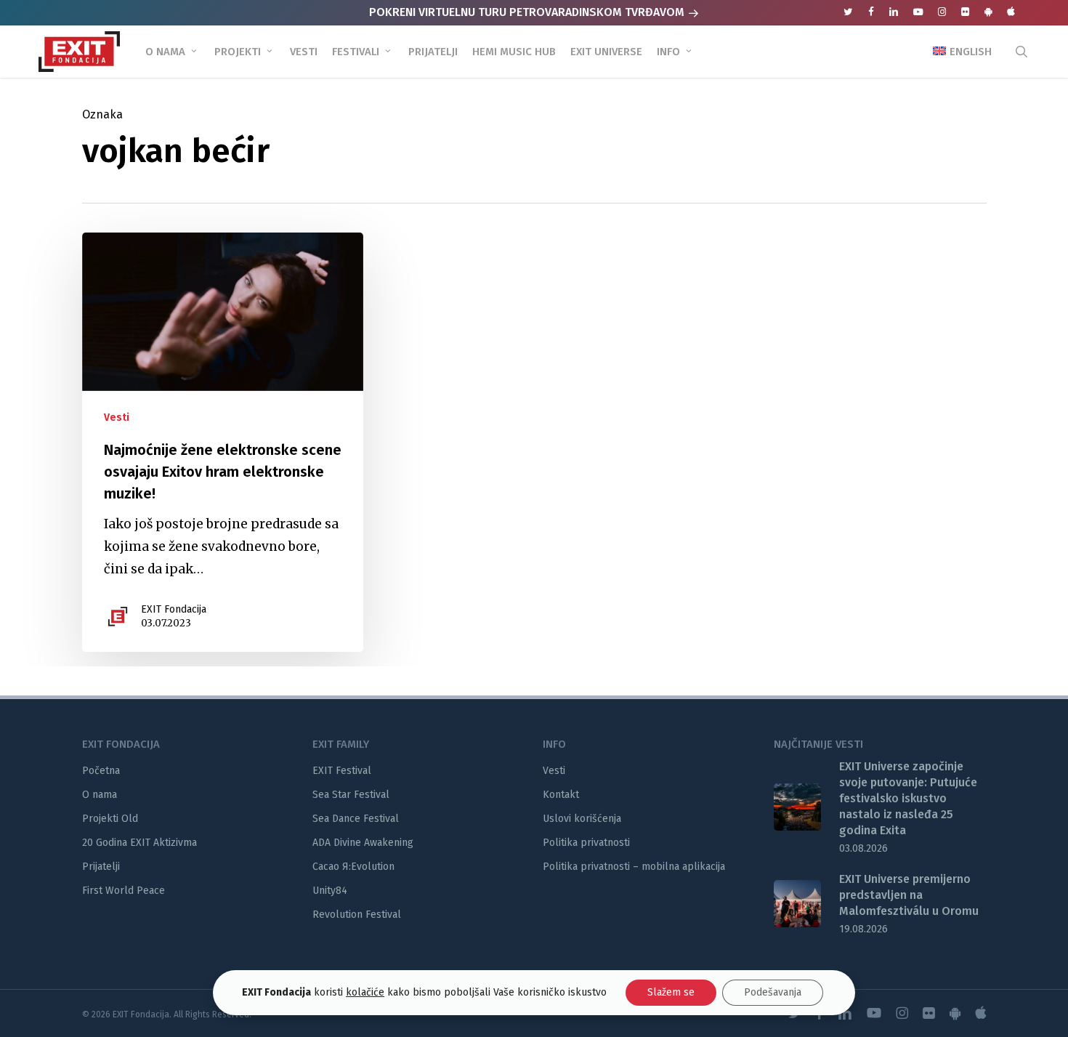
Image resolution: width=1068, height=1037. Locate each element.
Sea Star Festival (350, 794)
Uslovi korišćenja (582, 818)
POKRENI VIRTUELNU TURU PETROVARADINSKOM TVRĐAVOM (528, 12)
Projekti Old (110, 818)
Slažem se (671, 992)
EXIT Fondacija (173, 609)
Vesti (116, 417)
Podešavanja (772, 992)
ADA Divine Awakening (362, 842)
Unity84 (329, 890)
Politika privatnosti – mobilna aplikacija (634, 866)
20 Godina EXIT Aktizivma (139, 842)
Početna (101, 770)
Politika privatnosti (586, 842)
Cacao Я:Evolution (353, 866)
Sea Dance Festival (355, 818)
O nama (99, 794)
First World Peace (123, 890)
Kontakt (561, 794)
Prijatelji (101, 866)
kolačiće (365, 992)
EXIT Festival (341, 770)
